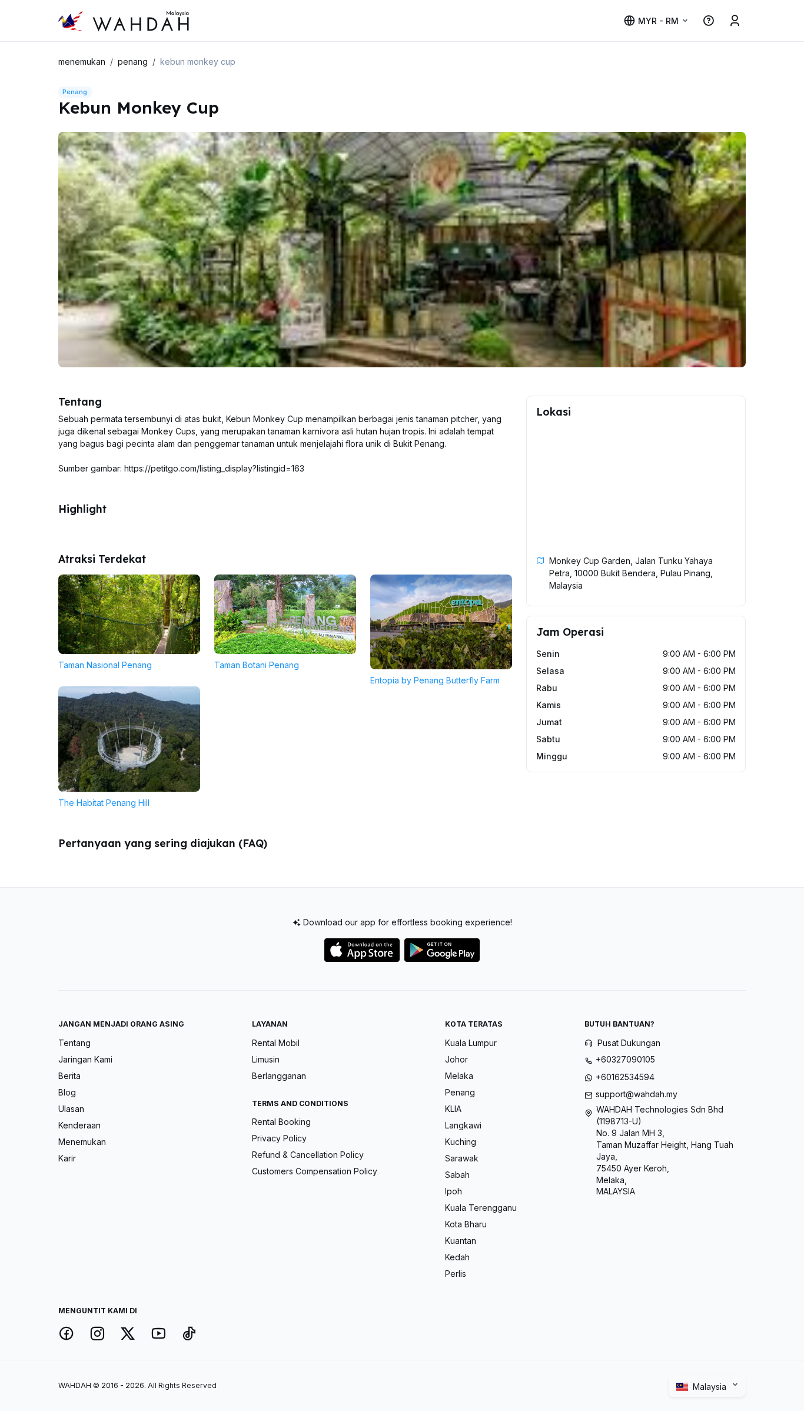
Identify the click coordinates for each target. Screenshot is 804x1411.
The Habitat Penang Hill (103, 803)
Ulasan (71, 1109)
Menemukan (82, 1142)
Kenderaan (79, 1125)
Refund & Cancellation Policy (308, 1155)
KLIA (453, 1109)
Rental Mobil (276, 1043)
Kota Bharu (466, 1224)
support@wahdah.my (636, 1094)
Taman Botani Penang (256, 665)
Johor (456, 1059)
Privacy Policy (279, 1138)
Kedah (457, 1257)
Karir (67, 1158)
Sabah (457, 1175)
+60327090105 (625, 1059)
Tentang (74, 1043)
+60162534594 (625, 1077)
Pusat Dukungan (628, 1043)
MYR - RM (658, 21)
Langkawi (463, 1125)
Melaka (459, 1076)
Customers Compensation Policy (314, 1171)
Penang (460, 1092)
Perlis (455, 1274)
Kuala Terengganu (481, 1208)
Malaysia (711, 1387)
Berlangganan (279, 1076)
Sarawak (462, 1158)
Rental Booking (281, 1122)
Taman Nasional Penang (105, 665)
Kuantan (460, 1241)
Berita (69, 1076)
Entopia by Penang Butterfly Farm (435, 680)
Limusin (266, 1059)
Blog (67, 1092)
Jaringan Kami (85, 1059)
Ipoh (453, 1191)
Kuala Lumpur (471, 1043)
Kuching (460, 1142)
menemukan (81, 62)
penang (133, 62)
